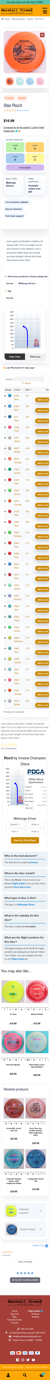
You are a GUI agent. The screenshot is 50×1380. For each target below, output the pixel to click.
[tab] (25, 1261)
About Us (15, 1313)
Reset (28, 383)
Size (27, 389)
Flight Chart (14, 356)
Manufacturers (18, 18)
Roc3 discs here (22, 887)
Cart (38, 1373)
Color (17, 389)
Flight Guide (18, 883)
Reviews (35, 1316)
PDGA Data (35, 356)
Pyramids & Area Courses (14, 1321)
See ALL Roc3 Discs (25, 840)
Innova (30, 18)
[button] (42, 35)
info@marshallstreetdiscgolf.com (27, 1336)
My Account (8, 1375)
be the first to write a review (25, 1280)
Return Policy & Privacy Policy (13, 1367)
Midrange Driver (26, 904)
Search (25, 1375)
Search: (9, 379)
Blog (15, 1316)
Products (35, 1313)
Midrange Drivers (27, 283)
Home (7, 18)
